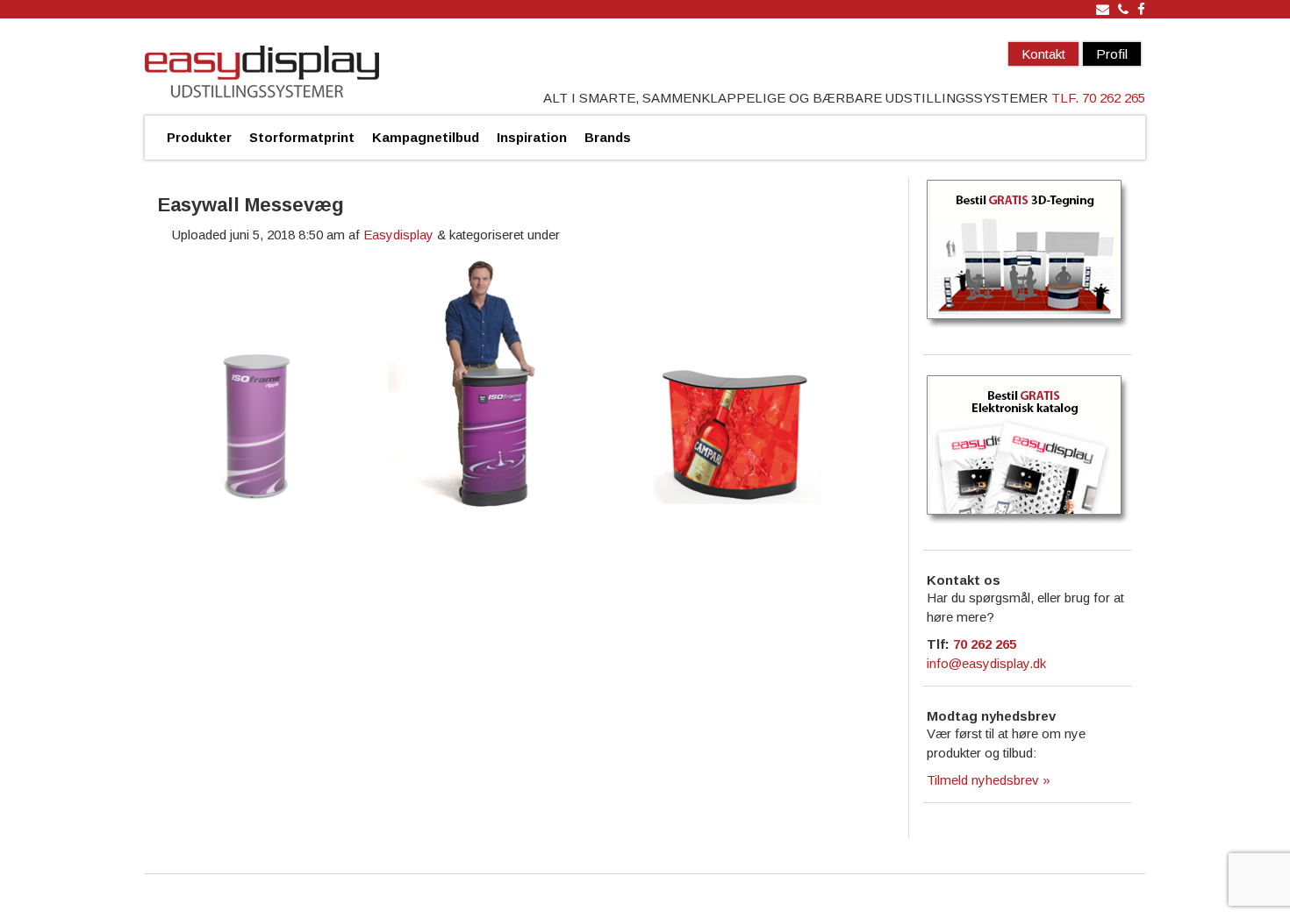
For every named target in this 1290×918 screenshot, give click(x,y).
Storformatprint (302, 137)
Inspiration (532, 137)
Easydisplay (398, 234)
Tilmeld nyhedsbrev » (988, 779)
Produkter (199, 137)
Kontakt (1043, 53)
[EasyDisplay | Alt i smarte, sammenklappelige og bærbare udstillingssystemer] (262, 74)
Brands (607, 137)
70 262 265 (984, 644)
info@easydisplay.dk (986, 663)
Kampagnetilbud (425, 137)
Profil (1112, 53)
